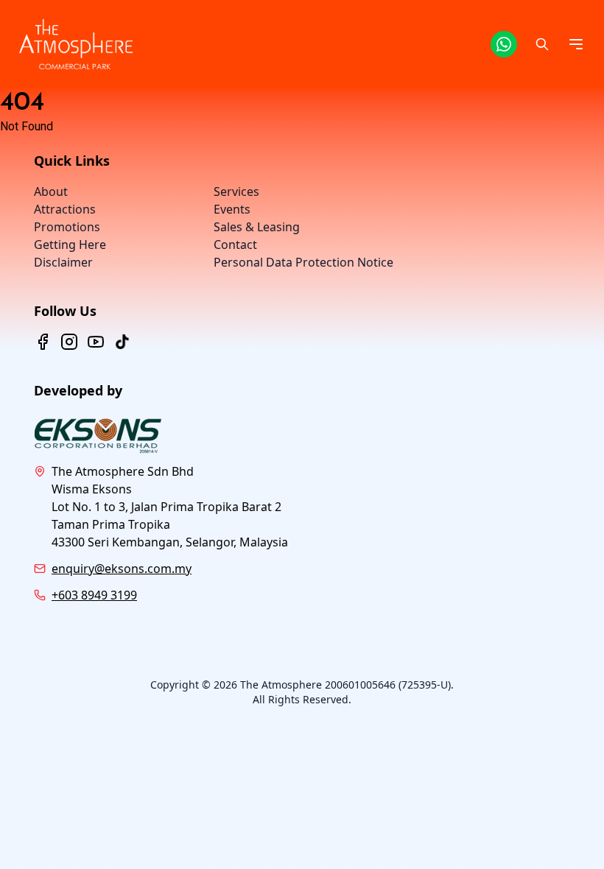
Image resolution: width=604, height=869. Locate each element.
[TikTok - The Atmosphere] (122, 342)
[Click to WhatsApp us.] (504, 44)
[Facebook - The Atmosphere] (43, 342)
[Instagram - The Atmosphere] (69, 342)
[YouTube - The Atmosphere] (96, 342)
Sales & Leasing (257, 227)
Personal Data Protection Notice (303, 262)
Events (232, 209)
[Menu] (576, 44)
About (51, 191)
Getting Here (70, 244)
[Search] (542, 44)
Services (236, 191)
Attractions (65, 209)
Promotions (67, 227)
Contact (235, 244)
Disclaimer (63, 262)
